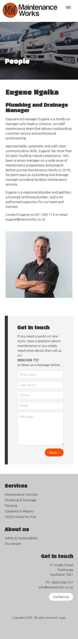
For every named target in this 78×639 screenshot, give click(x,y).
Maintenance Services (21, 494)
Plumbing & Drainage (20, 500)
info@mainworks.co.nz (56, 587)
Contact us (61, 596)
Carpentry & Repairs (19, 511)
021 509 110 (45, 214)
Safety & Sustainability (21, 538)
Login (62, 617)
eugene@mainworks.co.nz (25, 219)
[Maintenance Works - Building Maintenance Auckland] (30, 19)
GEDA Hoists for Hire (20, 516)
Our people (13, 543)
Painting (11, 505)
